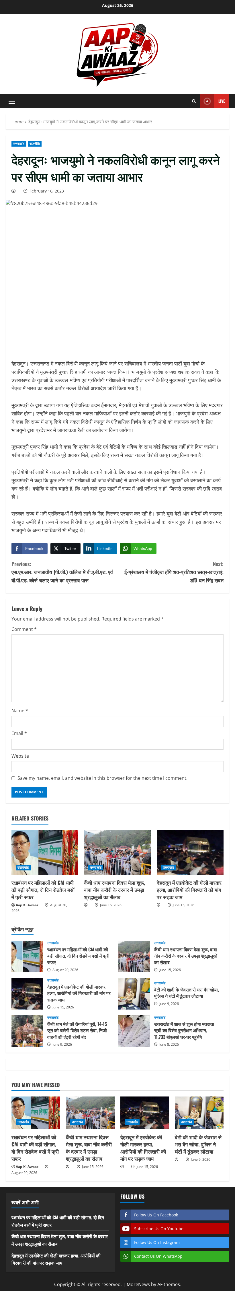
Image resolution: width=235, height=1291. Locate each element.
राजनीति (35, 143)
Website (20, 756)
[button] (12, 101)
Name (19, 710)
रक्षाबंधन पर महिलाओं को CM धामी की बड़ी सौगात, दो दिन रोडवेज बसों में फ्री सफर (43, 890)
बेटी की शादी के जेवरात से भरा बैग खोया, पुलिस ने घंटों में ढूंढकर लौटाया (134, 994)
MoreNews (138, 1284)
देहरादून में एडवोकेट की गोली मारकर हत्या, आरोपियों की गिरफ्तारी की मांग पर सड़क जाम (189, 890)
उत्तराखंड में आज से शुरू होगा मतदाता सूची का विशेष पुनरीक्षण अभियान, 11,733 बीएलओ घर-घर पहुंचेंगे (134, 1031)
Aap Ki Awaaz (27, 905)
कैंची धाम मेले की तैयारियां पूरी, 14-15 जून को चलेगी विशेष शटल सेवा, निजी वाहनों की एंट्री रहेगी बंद (27, 1031)
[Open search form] (194, 101)
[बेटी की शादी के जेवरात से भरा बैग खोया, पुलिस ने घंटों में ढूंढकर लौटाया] (199, 1112)
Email (19, 733)
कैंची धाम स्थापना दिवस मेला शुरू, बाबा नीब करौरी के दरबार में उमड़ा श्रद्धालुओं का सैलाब (114, 890)
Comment (24, 629)
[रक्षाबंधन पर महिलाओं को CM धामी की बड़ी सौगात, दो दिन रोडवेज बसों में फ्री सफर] (44, 852)
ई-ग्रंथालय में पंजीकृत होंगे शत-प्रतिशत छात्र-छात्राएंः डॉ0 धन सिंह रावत (174, 572)
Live (221, 101)
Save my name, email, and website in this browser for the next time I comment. (102, 778)
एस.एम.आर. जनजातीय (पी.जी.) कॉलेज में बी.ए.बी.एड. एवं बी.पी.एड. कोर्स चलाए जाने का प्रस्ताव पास (62, 572)
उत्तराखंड (19, 143)
